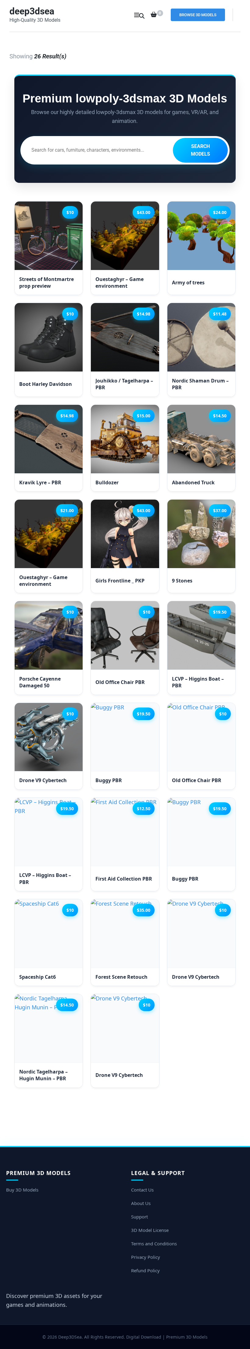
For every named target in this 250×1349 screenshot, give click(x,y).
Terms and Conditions (154, 1243)
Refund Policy (145, 1270)
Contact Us (142, 1190)
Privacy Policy (145, 1257)
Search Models (200, 150)
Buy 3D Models (22, 1190)
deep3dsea (31, 11)
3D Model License (150, 1230)
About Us (141, 1203)
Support (139, 1217)
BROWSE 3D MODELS (197, 15)
